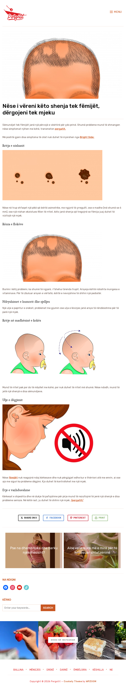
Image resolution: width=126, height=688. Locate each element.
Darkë (64, 669)
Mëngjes (35, 669)
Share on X (30, 518)
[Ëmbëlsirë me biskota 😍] (96, 640)
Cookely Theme (73, 681)
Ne (111, 669)
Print (102, 518)
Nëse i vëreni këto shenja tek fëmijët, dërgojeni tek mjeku (51, 109)
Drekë (50, 669)
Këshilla (98, 669)
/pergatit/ (77, 500)
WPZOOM (91, 681)
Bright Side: (87, 137)
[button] (116, 12)
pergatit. (60, 128)
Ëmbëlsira (80, 669)
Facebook (55, 518)
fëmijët (13, 477)
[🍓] (19, 640)
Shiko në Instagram (63, 640)
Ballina (18, 669)
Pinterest (79, 518)
